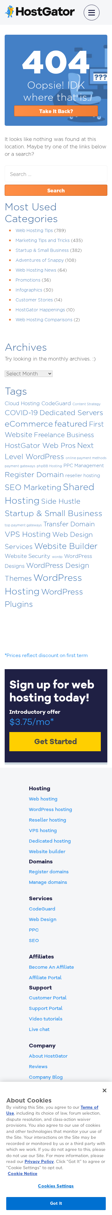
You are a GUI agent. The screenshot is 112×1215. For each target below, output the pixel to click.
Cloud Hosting (22, 403)
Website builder (47, 852)
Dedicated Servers (71, 412)
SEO (34, 940)
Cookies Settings (56, 1186)
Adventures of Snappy (40, 260)
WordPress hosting (50, 809)
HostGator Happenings (40, 309)
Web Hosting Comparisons (44, 319)
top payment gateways (23, 525)
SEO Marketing (33, 487)
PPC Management (83, 465)
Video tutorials (46, 1019)
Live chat (39, 1029)
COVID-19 (21, 412)
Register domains (49, 872)
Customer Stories (34, 299)
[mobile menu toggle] (92, 12)
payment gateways (20, 466)
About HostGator (48, 1056)
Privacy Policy (39, 1161)
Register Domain (34, 474)
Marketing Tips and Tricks (43, 240)
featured (70, 423)
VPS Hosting (28, 534)
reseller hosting (82, 475)
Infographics (29, 289)
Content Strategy (86, 404)
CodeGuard (56, 403)
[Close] (104, 1090)
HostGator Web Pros (40, 445)
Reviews (38, 1067)
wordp (57, 557)
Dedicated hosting (50, 841)
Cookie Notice (22, 1173)
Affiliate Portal (45, 978)
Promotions (28, 280)
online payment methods (86, 458)
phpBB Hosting (49, 466)
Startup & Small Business (42, 250)
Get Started (55, 742)
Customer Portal (48, 998)
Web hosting (43, 799)
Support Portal (46, 1008)
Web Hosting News (36, 270)
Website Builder (65, 546)
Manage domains (48, 882)
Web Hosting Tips (34, 230)
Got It (56, 1203)
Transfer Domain (69, 523)
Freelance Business (64, 434)
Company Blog (46, 1077)
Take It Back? (56, 111)
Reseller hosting (47, 820)
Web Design (42, 919)
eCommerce (29, 423)
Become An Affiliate (51, 967)
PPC (34, 930)
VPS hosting (43, 830)
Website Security (27, 556)
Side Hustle (60, 501)
